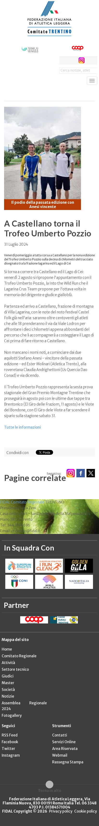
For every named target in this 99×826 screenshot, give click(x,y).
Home (7, 649)
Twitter (8, 748)
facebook (64, 60)
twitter (72, 60)
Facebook (10, 742)
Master (8, 683)
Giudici (7, 676)
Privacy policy (60, 811)
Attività (8, 662)
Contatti (59, 735)
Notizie (8, 696)
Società (8, 689)
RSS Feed (10, 735)
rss (90, 60)
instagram (82, 60)
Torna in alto (49, 790)
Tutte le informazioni (22, 427)
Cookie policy (85, 811)
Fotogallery (12, 715)
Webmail (59, 755)
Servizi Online (64, 742)
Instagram (11, 755)
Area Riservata (65, 748)
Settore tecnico (15, 669)
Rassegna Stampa (67, 762)
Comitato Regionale (19, 656)
